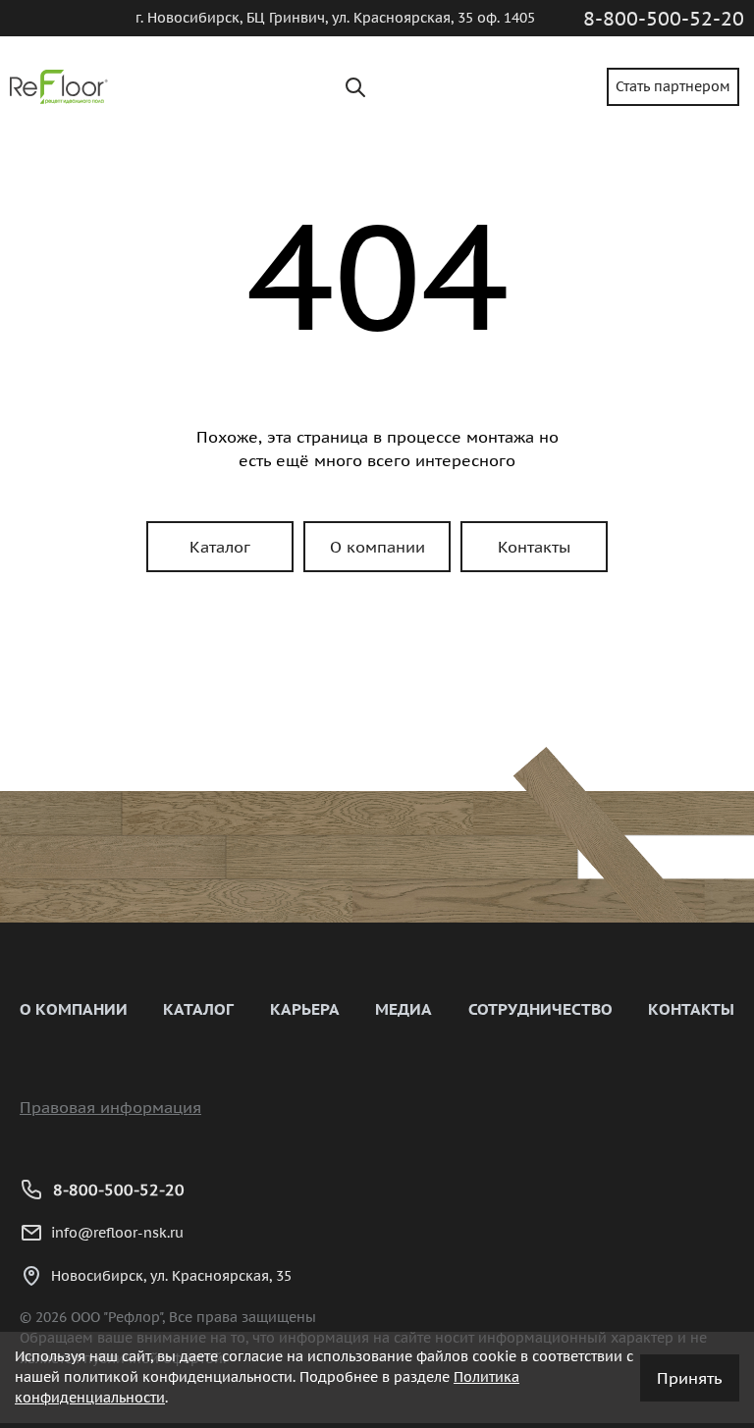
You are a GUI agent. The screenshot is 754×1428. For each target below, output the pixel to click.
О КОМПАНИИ (74, 1009)
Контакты (534, 546)
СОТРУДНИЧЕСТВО (540, 1009)
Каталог (219, 546)
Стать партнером (673, 86)
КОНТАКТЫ (691, 1009)
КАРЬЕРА (305, 1009)
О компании (377, 546)
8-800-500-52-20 (663, 18)
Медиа (403, 1009)
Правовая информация (110, 1107)
